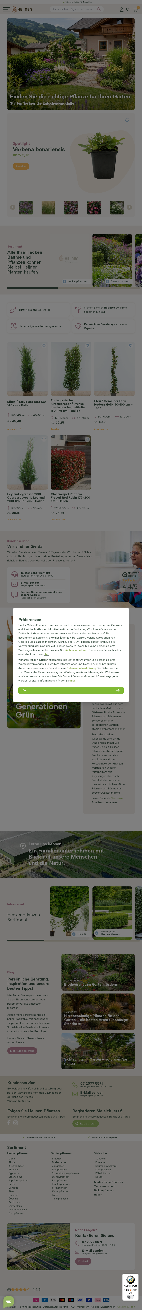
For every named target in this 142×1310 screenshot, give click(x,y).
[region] (71, 655)
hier (46, 654)
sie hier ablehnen (76, 650)
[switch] (130, 1297)
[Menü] (136, 1276)
